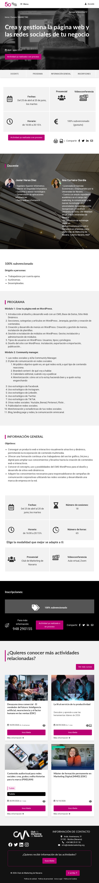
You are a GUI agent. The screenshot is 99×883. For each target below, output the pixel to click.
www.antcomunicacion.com (74, 226)
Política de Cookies (70, 879)
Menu (25, 4)
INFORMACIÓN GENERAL (61, 74)
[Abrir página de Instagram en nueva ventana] (26, 845)
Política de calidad (30, 879)
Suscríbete (49, 861)
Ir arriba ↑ (72, 873)
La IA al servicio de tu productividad (72, 704)
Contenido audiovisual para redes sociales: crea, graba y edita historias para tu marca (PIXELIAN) (26, 776)
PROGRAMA (38, 74)
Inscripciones (84, 74)
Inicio (7, 17)
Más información (14, 738)
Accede (90, 4)
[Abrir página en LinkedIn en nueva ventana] (21, 845)
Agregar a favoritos (77, 12)
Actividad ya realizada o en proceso (23, 57)
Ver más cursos (85, 667)
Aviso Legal (58, 879)
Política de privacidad (45, 879)
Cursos (14, 17)
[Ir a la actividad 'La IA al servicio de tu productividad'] (72, 688)
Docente (15, 74)
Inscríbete (26, 732)
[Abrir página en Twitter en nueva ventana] (16, 845)
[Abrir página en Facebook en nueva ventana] (10, 845)
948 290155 (22, 629)
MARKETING (23, 17)
